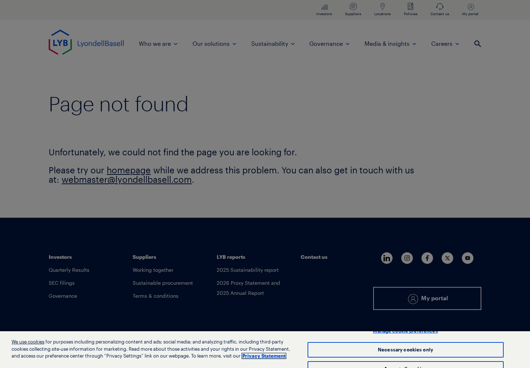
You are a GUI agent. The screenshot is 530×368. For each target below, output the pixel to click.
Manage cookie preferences (405, 331)
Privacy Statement (264, 356)
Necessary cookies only (405, 349)
